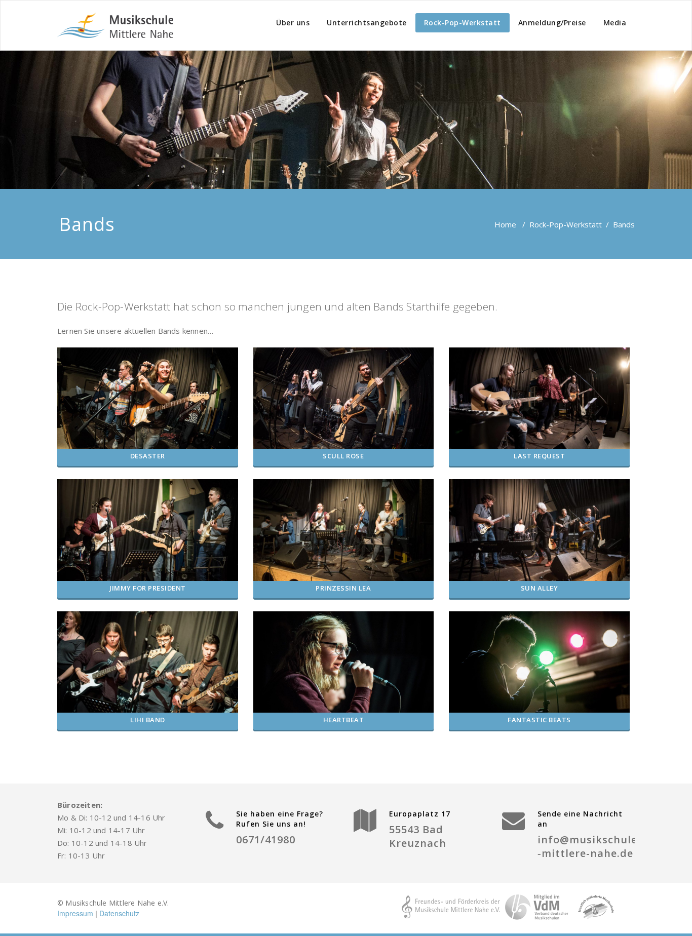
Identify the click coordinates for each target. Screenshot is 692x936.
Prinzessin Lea (343, 588)
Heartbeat (343, 719)
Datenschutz (119, 913)
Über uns (293, 22)
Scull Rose (343, 455)
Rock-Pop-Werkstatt (462, 22)
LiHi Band (147, 719)
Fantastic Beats (539, 719)
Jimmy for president (147, 588)
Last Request (539, 455)
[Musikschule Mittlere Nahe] (115, 25)
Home (505, 224)
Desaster (147, 455)
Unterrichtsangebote (367, 22)
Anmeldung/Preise (552, 22)
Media (615, 22)
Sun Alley (539, 588)
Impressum (75, 913)
